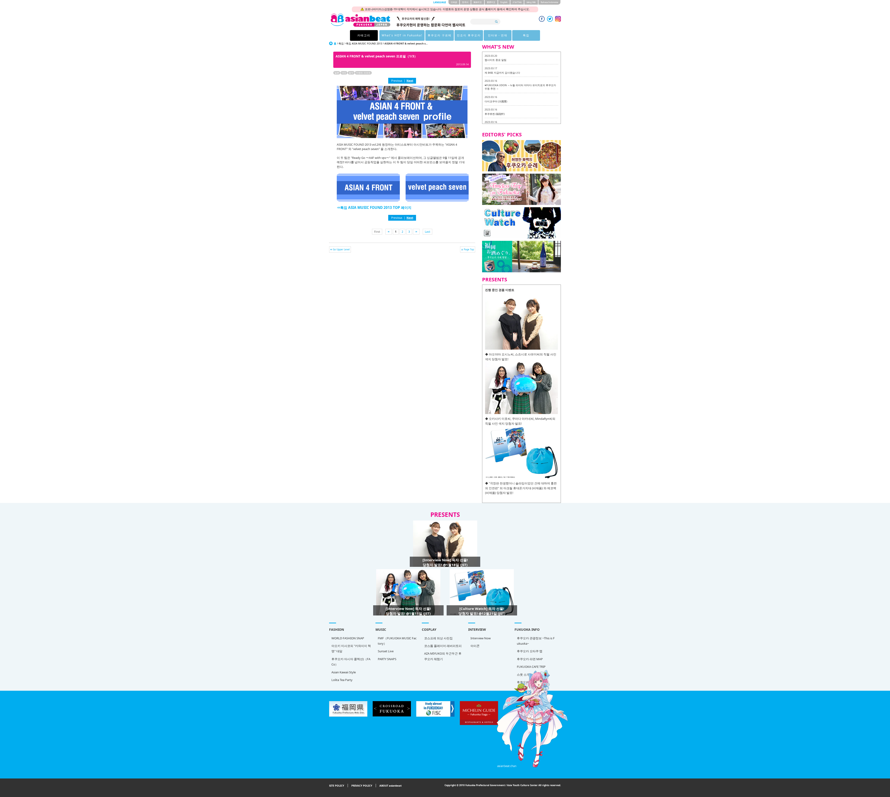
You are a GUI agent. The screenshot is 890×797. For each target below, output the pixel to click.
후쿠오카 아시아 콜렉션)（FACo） (350, 661)
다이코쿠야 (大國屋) (496, 101)
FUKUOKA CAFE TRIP (531, 667)
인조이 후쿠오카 (469, 35)
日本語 (454, 2)
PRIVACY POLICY (361, 785)
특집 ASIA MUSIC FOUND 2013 (364, 43)
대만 (344, 72)
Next (410, 80)
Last (427, 231)
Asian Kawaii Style (343, 672)
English (504, 2)
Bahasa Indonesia (549, 2)
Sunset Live (386, 651)
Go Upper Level (341, 249)
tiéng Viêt (531, 2)
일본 (336, 72)
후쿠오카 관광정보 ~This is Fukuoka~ (536, 641)
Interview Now (480, 638)
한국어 (465, 2)
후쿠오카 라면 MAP (530, 659)
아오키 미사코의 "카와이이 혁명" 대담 (351, 648)
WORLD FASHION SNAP (347, 638)
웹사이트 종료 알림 (495, 60)
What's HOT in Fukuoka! (402, 35)
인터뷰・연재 (497, 35)
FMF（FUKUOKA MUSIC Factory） (397, 641)
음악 (351, 72)
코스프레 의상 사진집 (438, 638)
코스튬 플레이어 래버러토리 (443, 646)
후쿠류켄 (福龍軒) (495, 114)
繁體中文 (491, 2)
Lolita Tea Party (342, 680)
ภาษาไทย (517, 2)
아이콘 (475, 646)
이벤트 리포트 (363, 72)
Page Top (469, 249)
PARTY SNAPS (387, 659)
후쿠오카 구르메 (439, 35)
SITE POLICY (336, 785)
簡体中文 (478, 2)
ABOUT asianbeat (390, 785)
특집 (526, 35)
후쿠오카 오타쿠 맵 (529, 651)
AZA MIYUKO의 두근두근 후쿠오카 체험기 (442, 656)
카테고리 (363, 35)
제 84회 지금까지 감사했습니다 (502, 72)
